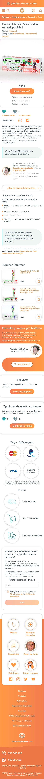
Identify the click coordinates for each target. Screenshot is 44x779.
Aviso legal (22, 711)
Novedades (13, 654)
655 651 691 (14, 760)
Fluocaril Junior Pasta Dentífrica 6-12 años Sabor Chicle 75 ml (29, 308)
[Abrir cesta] (40, 10)
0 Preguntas (8, 115)
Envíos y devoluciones (22, 726)
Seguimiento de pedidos (22, 706)
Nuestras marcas (18, 17)
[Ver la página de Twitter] (26, 679)
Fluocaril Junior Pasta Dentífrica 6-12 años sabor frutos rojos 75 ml (29, 290)
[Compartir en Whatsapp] (20, 121)
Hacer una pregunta (22, 391)
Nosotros (22, 691)
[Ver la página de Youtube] (33, 679)
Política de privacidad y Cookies (22, 716)
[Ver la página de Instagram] (18, 679)
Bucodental (18, 34)
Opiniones (13, 673)
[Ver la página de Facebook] (10, 679)
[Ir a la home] (22, 737)
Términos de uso (16, 594)
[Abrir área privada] (33, 10)
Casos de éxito (31, 654)
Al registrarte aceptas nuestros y (23, 594)
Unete (22, 602)
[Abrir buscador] (8, 10)
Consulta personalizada (23, 168)
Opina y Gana (22, 701)
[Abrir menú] (3, 10)
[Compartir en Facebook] (27, 121)
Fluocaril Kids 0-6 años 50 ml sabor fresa (29, 272)
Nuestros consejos (30, 633)
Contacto (22, 696)
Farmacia (5, 17)
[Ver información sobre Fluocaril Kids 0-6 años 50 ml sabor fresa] (10, 276)
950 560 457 (20, 170)
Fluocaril (31, 17)
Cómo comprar (30, 673)
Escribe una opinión (22, 426)
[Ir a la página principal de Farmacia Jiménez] (22, 10)
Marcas (13, 632)
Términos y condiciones (22, 721)
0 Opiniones (25, 115)
